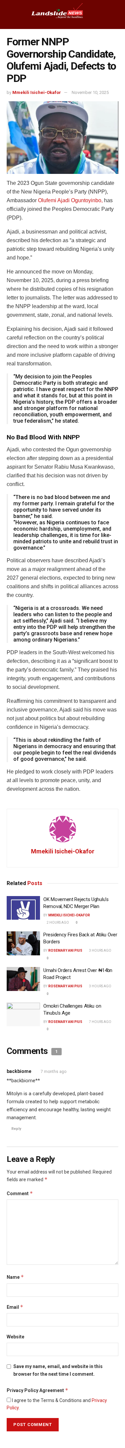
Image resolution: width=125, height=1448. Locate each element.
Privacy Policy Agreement (37, 1390)
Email (15, 1307)
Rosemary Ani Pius (65, 950)
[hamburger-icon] (10, 14)
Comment (20, 1193)
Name (15, 1277)
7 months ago (53, 1071)
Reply (16, 1129)
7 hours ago (99, 1022)
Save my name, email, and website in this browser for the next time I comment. (58, 1370)
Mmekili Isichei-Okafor (36, 92)
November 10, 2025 (90, 92)
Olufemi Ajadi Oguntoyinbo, (70, 200)
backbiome (19, 1071)
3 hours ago (99, 950)
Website (15, 1336)
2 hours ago (57, 922)
